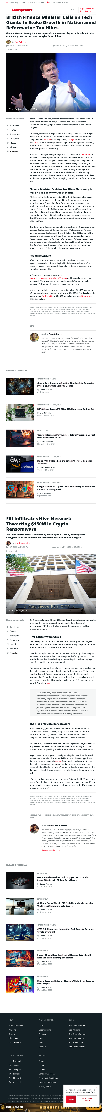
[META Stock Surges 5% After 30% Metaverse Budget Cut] (20, 413)
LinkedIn (14, 147)
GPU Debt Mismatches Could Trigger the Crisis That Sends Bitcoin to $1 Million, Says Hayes (63, 878)
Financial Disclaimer (47, 1082)
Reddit (13, 143)
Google (71, 139)
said (49, 683)
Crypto (12, 1034)
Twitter (13, 130)
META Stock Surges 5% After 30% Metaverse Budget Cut (65, 409)
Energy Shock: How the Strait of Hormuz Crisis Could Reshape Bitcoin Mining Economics (64, 956)
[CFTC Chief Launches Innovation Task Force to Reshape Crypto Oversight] (20, 933)
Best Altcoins (74, 1030)
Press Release (15, 1042)
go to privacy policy (87, 1099)
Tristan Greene (46, 493)
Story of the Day (16, 1025)
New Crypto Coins (76, 1038)
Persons (42, 1034)
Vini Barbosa (45, 413)
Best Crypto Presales (77, 1034)
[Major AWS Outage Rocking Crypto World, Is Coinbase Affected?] (20, 464)
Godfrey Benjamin (47, 467)
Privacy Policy (45, 1086)
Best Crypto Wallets (77, 1046)
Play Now (94, 1107)
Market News (42, 431)
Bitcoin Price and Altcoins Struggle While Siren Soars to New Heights (65, 982)
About (41, 1061)
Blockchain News (49, 815)
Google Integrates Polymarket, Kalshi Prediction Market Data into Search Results (66, 436)
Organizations (45, 1030)
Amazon (47, 139)
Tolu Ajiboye (20, 42)
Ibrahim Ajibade (46, 441)
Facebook (14, 125)
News (32, 326)
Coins (41, 1025)
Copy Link (14, 151)
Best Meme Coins (76, 1042)
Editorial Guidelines (47, 1073)
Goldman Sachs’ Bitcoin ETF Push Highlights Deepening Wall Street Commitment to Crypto (65, 904)
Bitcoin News (35, 815)
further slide (47, 296)
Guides (42, 1042)
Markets (12, 1030)
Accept (71, 1099)
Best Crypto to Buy (77, 1025)
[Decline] (96, 1087)
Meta (36, 142)
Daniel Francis (46, 389)
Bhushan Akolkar (22, 543)
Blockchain (13, 1038)
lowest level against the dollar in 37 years (48, 278)
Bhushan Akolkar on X (50, 850)
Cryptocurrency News (46, 379)
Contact (42, 1065)
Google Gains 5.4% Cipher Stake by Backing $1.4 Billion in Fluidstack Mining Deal (66, 488)
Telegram (14, 138)
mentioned (86, 154)
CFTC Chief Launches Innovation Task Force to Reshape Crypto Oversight (65, 930)
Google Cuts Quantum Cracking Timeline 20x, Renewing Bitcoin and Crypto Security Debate (65, 384)
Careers (42, 1069)
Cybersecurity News (85, 815)
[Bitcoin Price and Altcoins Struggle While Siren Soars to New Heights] (20, 985)
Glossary (42, 1046)
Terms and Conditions (48, 1078)
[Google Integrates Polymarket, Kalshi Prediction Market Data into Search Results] (20, 439)
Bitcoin (58, 761)
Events (41, 1038)
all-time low (84, 296)
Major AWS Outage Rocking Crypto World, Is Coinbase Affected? (64, 462)
